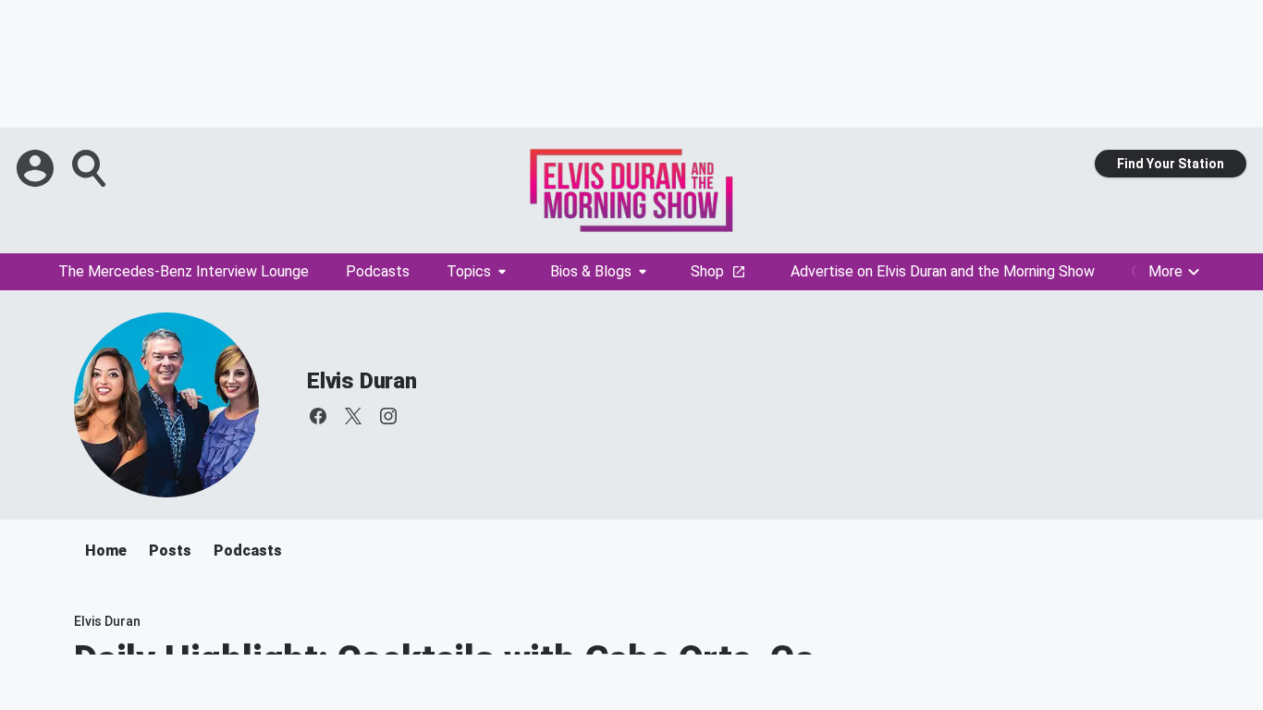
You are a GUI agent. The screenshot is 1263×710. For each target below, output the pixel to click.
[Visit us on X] (353, 416)
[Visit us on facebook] (318, 416)
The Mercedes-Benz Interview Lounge (183, 271)
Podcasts (378, 271)
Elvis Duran (362, 381)
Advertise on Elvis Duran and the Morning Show (943, 271)
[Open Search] (90, 168)
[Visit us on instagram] (388, 416)
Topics (469, 271)
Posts (170, 550)
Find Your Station (1170, 163)
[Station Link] (631, 190)
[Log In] (37, 168)
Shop (707, 271)
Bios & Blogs (591, 271)
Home (106, 550)
